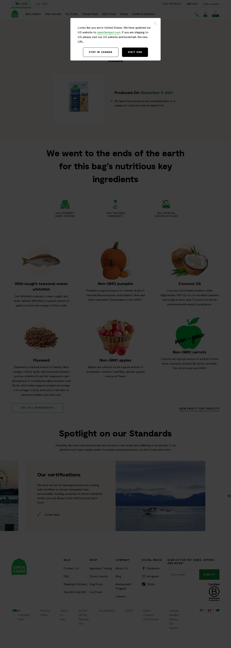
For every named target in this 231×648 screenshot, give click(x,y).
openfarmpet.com (108, 32)
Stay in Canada (100, 52)
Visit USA (135, 52)
